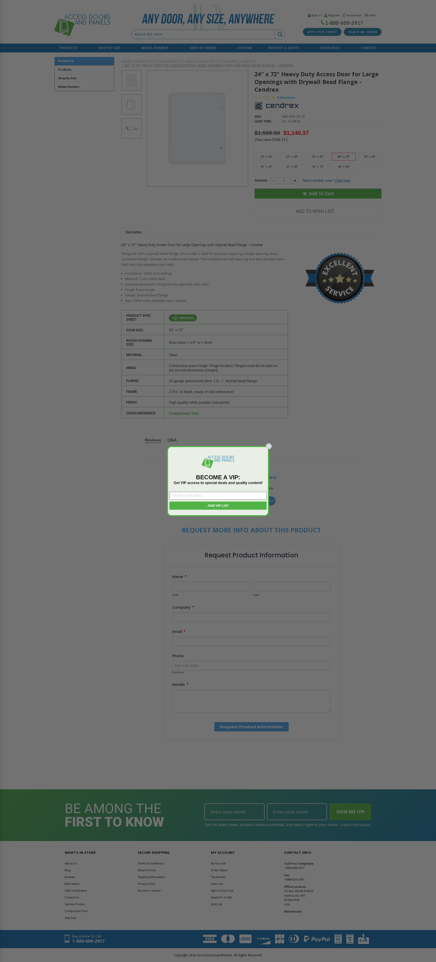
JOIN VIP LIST (218, 505)
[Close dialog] (269, 446)
